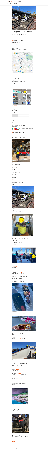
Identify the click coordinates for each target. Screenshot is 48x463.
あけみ (18, 32)
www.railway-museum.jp (14, 105)
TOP (7, 3)
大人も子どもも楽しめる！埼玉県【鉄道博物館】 (22, 31)
